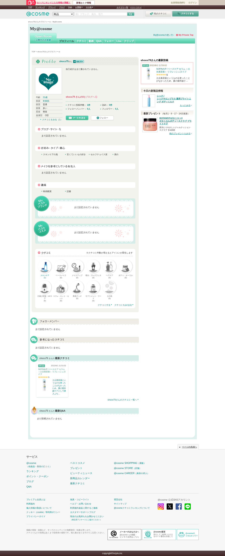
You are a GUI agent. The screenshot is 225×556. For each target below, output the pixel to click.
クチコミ (81, 41)
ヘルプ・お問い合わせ (80, 504)
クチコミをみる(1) (123, 305)
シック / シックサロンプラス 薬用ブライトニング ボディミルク (174, 99)
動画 (91, 41)
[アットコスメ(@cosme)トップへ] (37, 15)
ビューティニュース (81, 473)
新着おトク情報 (83, 3)
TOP (30, 7)
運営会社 (118, 499)
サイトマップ (120, 504)
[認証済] (78, 61)
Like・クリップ (125, 41)
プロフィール (66, 41)
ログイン (192, 2)
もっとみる (185, 105)
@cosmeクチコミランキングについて (132, 508)
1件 (88, 105)
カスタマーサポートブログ (82, 512)
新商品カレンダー (80, 478)
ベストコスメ (136, 7)
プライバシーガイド (35, 516)
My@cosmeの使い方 (163, 35)
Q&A (70, 7)
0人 (88, 109)
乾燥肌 (46, 101)
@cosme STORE (127, 468)
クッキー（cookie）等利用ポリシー (43, 512)
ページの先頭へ (189, 447)
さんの (81, 97)
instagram (161, 506)
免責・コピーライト (79, 499)
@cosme (39, 465)
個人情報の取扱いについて (39, 508)
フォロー (109, 41)
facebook (179, 506)
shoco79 (63, 61)
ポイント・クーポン (37, 476)
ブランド (52, 7)
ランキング (40, 7)
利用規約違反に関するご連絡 (84, 508)
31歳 (45, 97)
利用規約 (30, 504)
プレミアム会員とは (35, 499)
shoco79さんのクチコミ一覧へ (122, 400)
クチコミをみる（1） (52, 119)
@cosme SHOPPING (130, 463)
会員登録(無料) (178, 2)
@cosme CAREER (131, 473)
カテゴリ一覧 (122, 7)
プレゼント (76, 468)
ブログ (62, 7)
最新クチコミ (77, 483)
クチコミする (104, 305)
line (188, 506)
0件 (110, 105)
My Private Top (186, 35)
